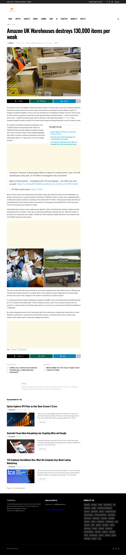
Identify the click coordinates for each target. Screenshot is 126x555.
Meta (112, 525)
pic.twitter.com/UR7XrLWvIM (65, 184)
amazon (14, 349)
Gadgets (27, 19)
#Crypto (87, 505)
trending (87, 538)
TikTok (107, 535)
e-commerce (89, 515)
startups (112, 532)
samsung (109, 528)
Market (98, 525)
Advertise (29, 2)
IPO (93, 525)
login (12, 488)
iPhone (87, 525)
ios (116, 522)
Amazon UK (22, 349)
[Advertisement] (44, 162)
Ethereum (88, 518)
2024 (100, 505)
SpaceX (97, 532)
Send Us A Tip (10, 2)
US (99, 538)
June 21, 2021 (37, 189)
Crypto (18, 19)
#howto (94, 505)
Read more (42, 422)
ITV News (67, 118)
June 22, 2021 (20, 43)
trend (113, 535)
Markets (74, 19)
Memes (35, 19)
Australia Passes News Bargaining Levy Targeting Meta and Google (63, 138)
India (93, 522)
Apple (94, 508)
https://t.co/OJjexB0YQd (27, 184)
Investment (109, 522)
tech (86, 535)
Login (117, 2)
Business (94, 511)
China (101, 511)
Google (87, 522)
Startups (64, 19)
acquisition (107, 505)
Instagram (100, 522)
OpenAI (101, 528)
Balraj (11, 43)
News (10, 19)
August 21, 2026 (21, 410)
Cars (51, 19)
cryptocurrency (110, 511)
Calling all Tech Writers (20, 2)
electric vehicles (100, 515)
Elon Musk (111, 515)
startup (105, 532)
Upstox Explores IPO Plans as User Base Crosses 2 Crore (63, 133)
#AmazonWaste (45, 184)
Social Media (89, 532)
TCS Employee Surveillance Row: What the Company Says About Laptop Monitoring (64, 143)
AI (56, 19)
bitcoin (87, 511)
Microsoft (88, 528)
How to (83, 19)
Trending (33, 43)
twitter (94, 538)
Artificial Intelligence (105, 508)
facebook (96, 518)
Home (8, 24)
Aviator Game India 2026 (54, 510)
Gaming (43, 19)
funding (104, 518)
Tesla (101, 535)
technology (93, 535)
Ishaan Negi (12, 410)
